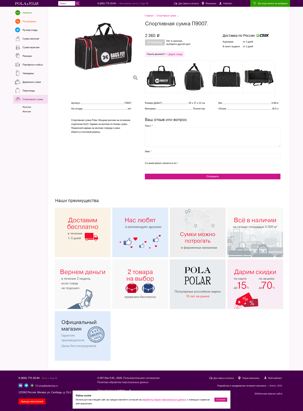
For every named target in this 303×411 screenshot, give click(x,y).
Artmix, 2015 (276, 385)
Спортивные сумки (33, 99)
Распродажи (29, 21)
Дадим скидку (176, 54)
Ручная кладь (30, 30)
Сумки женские (31, 38)
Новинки (27, 12)
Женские (27, 111)
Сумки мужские (31, 47)
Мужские (27, 107)
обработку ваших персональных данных (164, 399)
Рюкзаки (27, 56)
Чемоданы (28, 73)
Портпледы (29, 90)
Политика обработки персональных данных (123, 382)
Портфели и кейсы (33, 64)
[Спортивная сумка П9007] (113, 47)
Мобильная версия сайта (268, 393)
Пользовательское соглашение (141, 378)
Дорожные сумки (32, 82)
